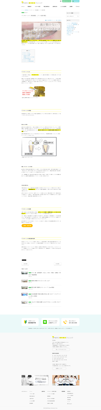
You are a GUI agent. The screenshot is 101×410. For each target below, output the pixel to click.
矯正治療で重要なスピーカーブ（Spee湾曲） (43, 287)
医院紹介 (29, 6)
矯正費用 (31, 403)
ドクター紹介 (37, 6)
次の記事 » (58, 263)
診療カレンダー (59, 368)
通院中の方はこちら (66, 1)
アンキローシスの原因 (26, 54)
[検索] (61, 1)
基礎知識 (26, 10)
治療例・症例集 (50, 403)
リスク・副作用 (70, 395)
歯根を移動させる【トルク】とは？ (40, 281)
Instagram (70, 403)
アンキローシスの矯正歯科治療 (27, 61)
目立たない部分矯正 (51, 398)
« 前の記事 (25, 263)
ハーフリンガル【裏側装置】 (72, 24)
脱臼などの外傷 (26, 55)
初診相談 (69, 399)
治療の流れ (55, 6)
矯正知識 (69, 397)
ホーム (23, 6)
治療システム (69, 33)
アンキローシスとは (26, 52)
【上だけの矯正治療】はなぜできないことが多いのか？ (46, 302)
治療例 (71, 6)
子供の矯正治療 (70, 26)
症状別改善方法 (70, 393)
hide (29, 50)
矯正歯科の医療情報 (70, 27)
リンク (68, 401)
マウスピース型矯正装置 (71, 23)
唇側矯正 (48, 396)
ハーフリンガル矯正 (51, 393)
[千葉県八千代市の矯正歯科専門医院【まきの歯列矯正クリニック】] (32, 2)
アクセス (77, 6)
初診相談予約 (76, 1)
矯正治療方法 (46, 6)
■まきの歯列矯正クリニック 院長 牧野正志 (53, 20)
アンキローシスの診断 (26, 59)
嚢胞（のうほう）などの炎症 (28, 57)
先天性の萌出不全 (27, 58)
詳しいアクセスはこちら (61, 349)
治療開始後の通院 (70, 29)
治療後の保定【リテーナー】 (72, 31)
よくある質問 (63, 6)
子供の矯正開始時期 (51, 401)
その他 (68, 34)
